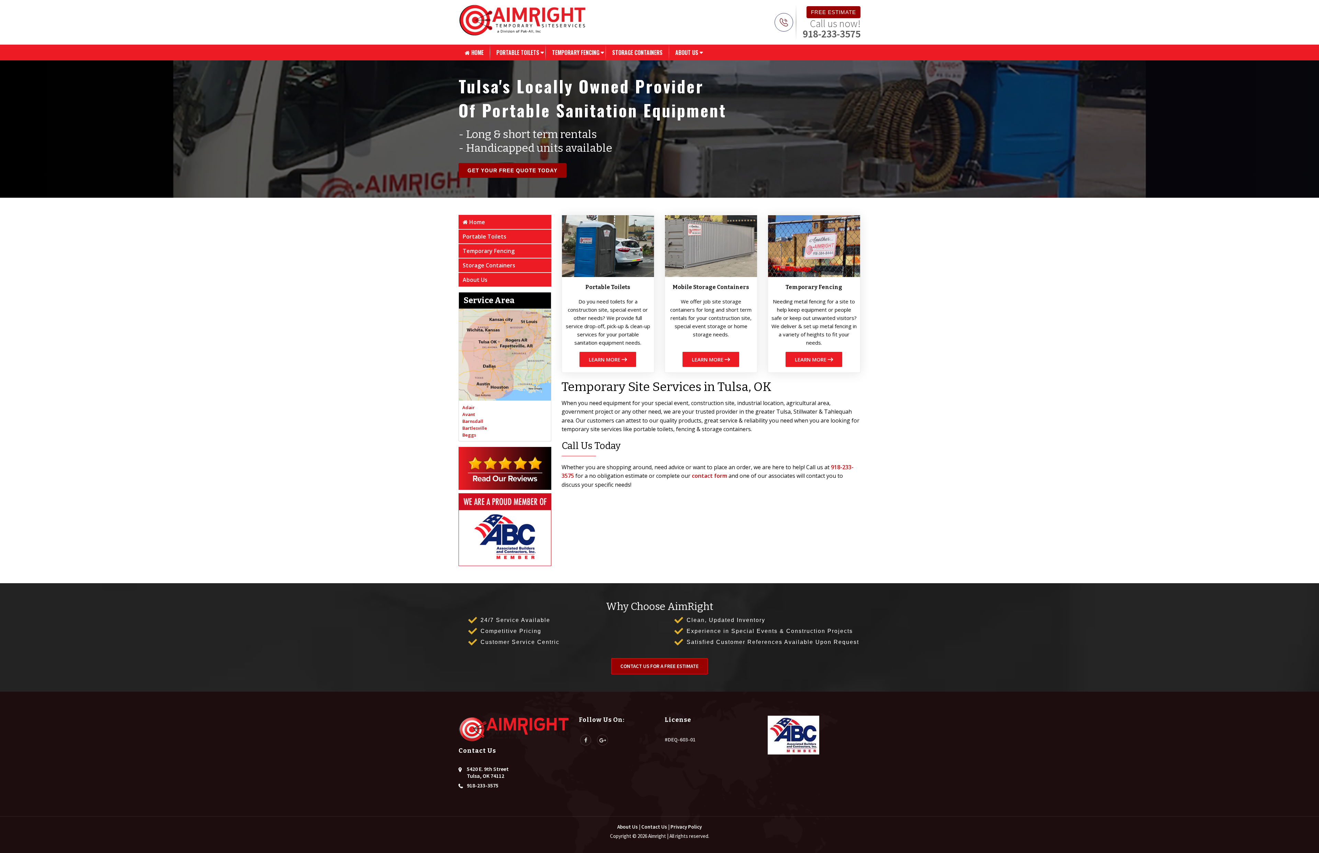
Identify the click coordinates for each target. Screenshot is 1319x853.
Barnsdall (472, 421)
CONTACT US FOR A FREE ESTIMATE (659, 666)
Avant (468, 414)
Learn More (605, 359)
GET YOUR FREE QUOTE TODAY (512, 170)
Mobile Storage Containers (711, 287)
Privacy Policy (686, 826)
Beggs (469, 435)
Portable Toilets (517, 52)
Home (477, 52)
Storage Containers (637, 52)
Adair (468, 407)
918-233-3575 (831, 33)
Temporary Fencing (575, 52)
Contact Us (654, 826)
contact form (709, 476)
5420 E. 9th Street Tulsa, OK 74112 (488, 772)
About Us (686, 52)
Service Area (489, 300)
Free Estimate (833, 12)
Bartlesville (474, 428)
